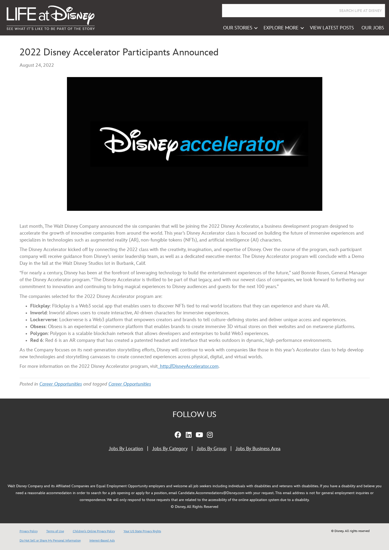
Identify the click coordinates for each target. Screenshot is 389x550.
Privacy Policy (29, 531)
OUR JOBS (372, 28)
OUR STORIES (237, 28)
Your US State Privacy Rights (142, 531)
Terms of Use (55, 531)
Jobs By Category (170, 448)
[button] (256, 28)
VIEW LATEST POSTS (332, 28)
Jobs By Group (212, 448)
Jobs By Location (126, 448)
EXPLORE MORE (281, 28)
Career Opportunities (60, 384)
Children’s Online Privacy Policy (94, 531)
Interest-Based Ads (102, 541)
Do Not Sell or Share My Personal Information (50, 541)
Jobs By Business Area (258, 448)
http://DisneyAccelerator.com (188, 366)
